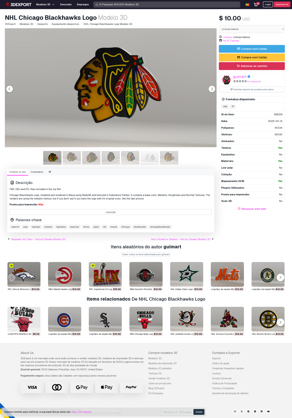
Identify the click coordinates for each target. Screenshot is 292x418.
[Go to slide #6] (150, 158)
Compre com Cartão (254, 49)
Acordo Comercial (221, 378)
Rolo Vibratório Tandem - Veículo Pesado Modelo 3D (180, 239)
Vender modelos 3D (159, 378)
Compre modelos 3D (162, 353)
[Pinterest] (248, 412)
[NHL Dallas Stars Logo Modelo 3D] (186, 274)
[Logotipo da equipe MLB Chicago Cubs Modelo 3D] (64, 319)
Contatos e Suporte (226, 353)
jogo (25, 227)
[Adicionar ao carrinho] (30, 282)
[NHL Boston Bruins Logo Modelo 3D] (268, 319)
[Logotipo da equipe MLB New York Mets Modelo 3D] (227, 274)
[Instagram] (235, 412)
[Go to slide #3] (91, 158)
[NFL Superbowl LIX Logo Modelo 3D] (105, 274)
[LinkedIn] (262, 412)
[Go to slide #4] (111, 158)
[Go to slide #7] (169, 158)
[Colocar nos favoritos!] (36, 282)
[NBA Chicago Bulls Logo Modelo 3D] (145, 319)
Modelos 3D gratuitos (160, 368)
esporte (15, 227)
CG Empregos (155, 393)
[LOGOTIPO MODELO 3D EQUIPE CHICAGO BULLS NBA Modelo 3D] (23, 319)
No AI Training (231, 40)
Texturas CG (155, 373)
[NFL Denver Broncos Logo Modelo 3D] (23, 274)
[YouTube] (268, 412)
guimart (239, 76)
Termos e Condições (223, 388)
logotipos (61, 227)
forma (86, 227)
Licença (216, 373)
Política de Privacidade (224, 383)
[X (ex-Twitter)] (242, 412)
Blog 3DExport (156, 388)
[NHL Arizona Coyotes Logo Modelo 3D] (227, 319)
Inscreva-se (282, 4)
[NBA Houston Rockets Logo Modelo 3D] (145, 274)
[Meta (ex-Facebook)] (255, 412)
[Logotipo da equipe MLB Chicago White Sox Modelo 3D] (105, 319)
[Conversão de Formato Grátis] (233, 106)
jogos (96, 227)
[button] (280, 277)
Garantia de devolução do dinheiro (230, 393)
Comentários (37, 172)
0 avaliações (254, 81)
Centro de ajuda (220, 363)
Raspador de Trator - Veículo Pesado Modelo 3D (38, 239)
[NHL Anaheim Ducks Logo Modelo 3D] (186, 319)
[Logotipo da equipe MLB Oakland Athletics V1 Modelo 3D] (268, 274)
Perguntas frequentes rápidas (228, 368)
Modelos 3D (155, 358)
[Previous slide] (9, 89)
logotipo (36, 227)
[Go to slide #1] (52, 158)
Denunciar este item (253, 209)
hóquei (113, 227)
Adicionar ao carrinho (253, 66)
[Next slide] (212, 89)
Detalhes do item (17, 172)
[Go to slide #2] (72, 158)
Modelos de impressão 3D (162, 363)
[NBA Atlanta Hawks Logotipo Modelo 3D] (64, 274)
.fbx (225, 106)
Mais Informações (81, 411)
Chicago (125, 227)
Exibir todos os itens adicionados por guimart (146, 254)
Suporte (216, 358)
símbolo (48, 227)
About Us (27, 353)
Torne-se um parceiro (159, 383)
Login (268, 4)
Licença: (227, 37)
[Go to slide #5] (130, 158)
